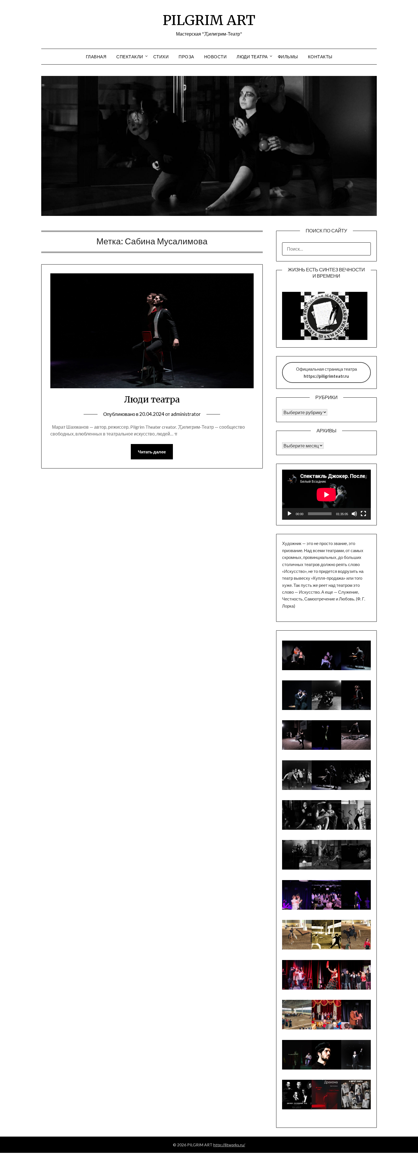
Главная (96, 56)
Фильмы (288, 56)
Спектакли (129, 56)
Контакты (320, 56)
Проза (186, 56)
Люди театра (252, 56)
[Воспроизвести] (289, 514)
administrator (186, 414)
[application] (326, 495)
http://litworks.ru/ (229, 1144)
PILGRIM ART (209, 20)
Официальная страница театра (326, 372)
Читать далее (152, 451)
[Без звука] (354, 514)
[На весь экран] (363, 514)
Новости (215, 56)
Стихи (161, 56)
